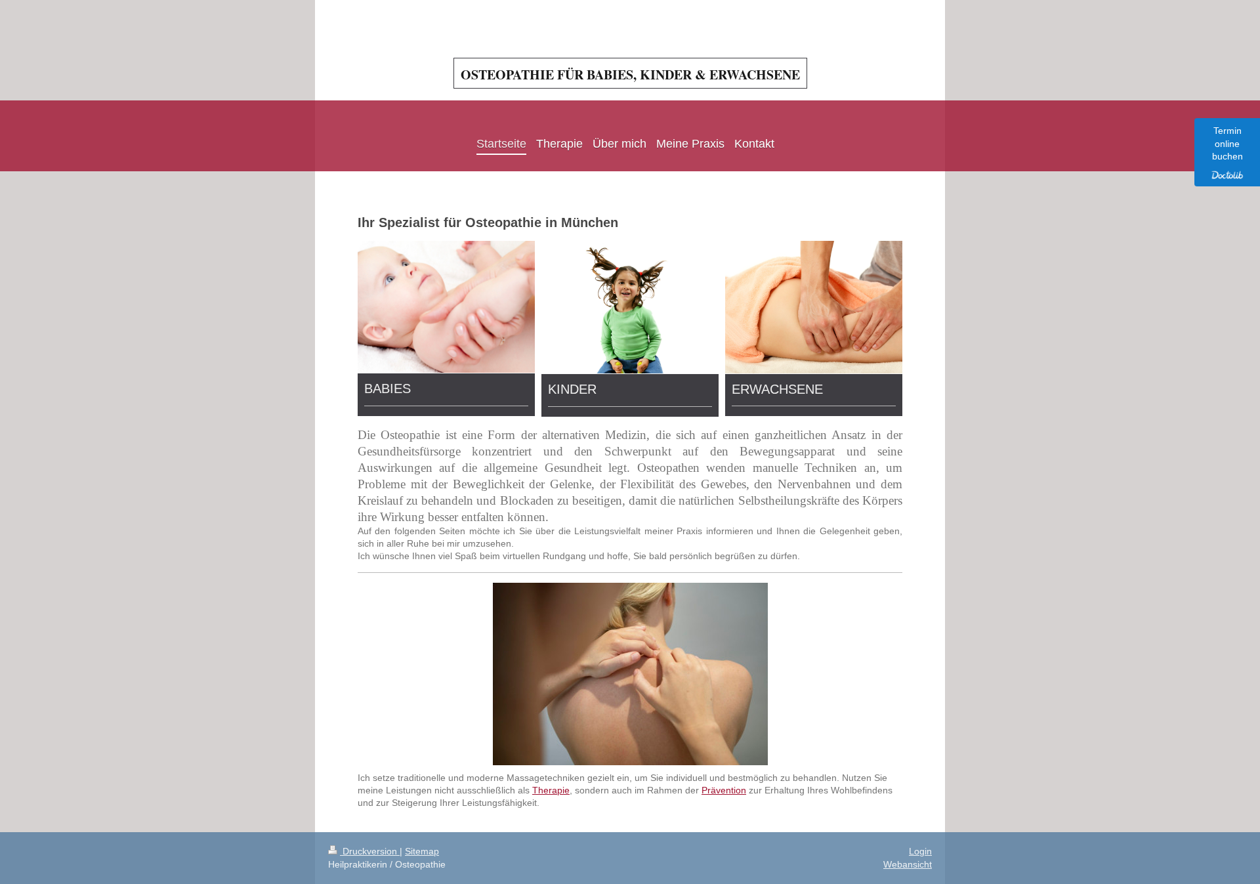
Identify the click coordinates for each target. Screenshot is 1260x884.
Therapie (551, 790)
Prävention (724, 790)
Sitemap (422, 851)
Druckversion (370, 851)
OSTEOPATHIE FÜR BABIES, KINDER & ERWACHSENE (630, 74)
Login (920, 851)
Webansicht (907, 864)
